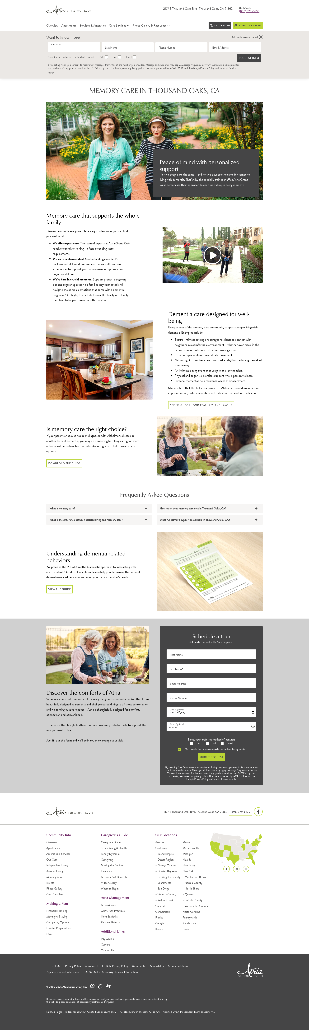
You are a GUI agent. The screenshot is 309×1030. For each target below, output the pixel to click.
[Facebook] (258, 811)
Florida (159, 917)
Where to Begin (110, 888)
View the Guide (59, 589)
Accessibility (157, 966)
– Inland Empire (164, 854)
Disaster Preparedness (58, 928)
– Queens (188, 894)
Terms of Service (227, 68)
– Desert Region (164, 860)
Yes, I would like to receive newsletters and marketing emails (215, 749)
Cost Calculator (55, 894)
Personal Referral (110, 922)
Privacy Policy (207, 68)
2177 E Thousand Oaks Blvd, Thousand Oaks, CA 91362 (198, 9)
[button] (261, 37)
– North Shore (191, 888)
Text (114, 57)
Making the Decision (112, 865)
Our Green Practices (113, 911)
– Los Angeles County (167, 877)
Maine (186, 842)
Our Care (51, 860)
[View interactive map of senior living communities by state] (236, 849)
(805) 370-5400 (249, 11)
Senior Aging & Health (114, 848)
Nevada (187, 860)
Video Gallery (109, 883)
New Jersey (189, 865)
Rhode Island (190, 923)
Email (128, 57)
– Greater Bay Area (166, 871)
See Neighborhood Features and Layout (201, 405)
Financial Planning (56, 911)
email (230, 743)
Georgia (159, 923)
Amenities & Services (58, 854)
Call (101, 57)
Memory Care (54, 877)
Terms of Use (53, 966)
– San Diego (162, 888)
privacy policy (137, 68)
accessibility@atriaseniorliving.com (97, 1002)
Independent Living (57, 865)
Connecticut (162, 912)
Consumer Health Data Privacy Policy (106, 966)
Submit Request (211, 757)
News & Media (109, 916)
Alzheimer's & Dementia (114, 877)
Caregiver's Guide (111, 842)
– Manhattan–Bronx (194, 877)
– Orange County (165, 865)
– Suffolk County (192, 900)
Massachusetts (191, 848)
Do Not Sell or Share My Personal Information (111, 972)
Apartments (53, 848)
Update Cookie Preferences (63, 972)
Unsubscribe (139, 966)
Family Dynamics (110, 854)
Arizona (159, 842)
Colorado (160, 906)
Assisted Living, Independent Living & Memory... (189, 1012)
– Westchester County (195, 906)
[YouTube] (246, 869)
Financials (106, 871)
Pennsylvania (190, 917)
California (161, 848)
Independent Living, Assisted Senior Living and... (91, 1012)
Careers (105, 944)
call (214, 743)
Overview (51, 842)
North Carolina (191, 912)
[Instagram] (236, 869)
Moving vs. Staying (56, 916)
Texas (186, 929)
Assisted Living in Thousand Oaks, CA (140, 1012)
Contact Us (107, 950)
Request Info (249, 58)
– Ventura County (165, 894)
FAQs (49, 934)
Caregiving (107, 860)
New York (188, 871)
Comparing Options (57, 922)
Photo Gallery (54, 888)
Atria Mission (108, 905)
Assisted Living (54, 871)
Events (50, 883)
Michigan (188, 854)
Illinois (159, 929)
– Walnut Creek (164, 900)
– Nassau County (192, 883)
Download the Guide (64, 463)
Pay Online (107, 939)
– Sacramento (163, 883)
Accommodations (178, 966)
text (199, 743)
